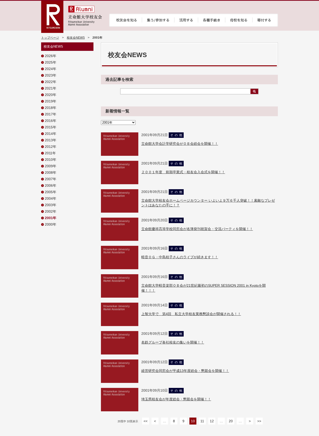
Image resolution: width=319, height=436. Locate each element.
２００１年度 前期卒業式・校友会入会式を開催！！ (183, 172)
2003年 (50, 205)
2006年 (50, 185)
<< (146, 421)
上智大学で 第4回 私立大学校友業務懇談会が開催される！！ (191, 314)
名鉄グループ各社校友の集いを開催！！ (172, 342)
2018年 (50, 108)
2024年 (50, 69)
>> (259, 421)
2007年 (50, 179)
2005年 (50, 192)
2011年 (50, 153)
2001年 (50, 218)
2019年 (50, 101)
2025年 (50, 62)
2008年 (50, 172)
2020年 (50, 95)
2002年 (50, 211)
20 (231, 421)
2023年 (50, 75)
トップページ (50, 37)
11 (202, 421)
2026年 (50, 56)
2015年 (50, 127)
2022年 (50, 82)
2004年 (50, 198)
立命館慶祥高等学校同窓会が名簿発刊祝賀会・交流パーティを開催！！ (197, 229)
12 (212, 421)
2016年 (50, 121)
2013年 (50, 140)
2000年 (50, 224)
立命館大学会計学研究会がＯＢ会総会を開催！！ (179, 144)
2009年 (50, 166)
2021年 (50, 88)
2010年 (50, 160)
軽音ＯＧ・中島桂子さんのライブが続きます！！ (179, 257)
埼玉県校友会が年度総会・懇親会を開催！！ (176, 399)
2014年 (50, 134)
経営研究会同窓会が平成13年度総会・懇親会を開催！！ (185, 371)
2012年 (50, 147)
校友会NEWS (76, 37)
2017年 (50, 114)
